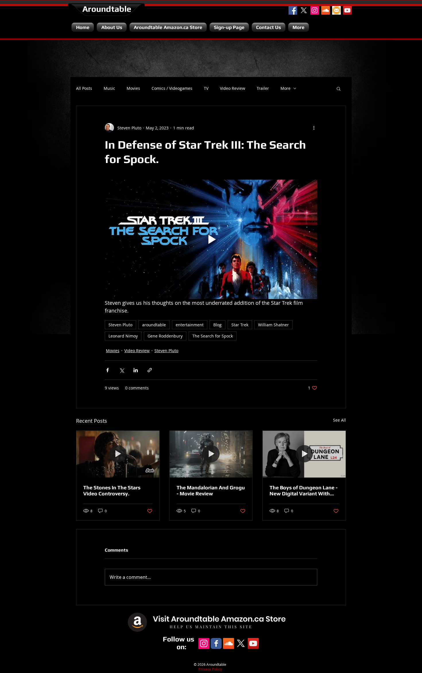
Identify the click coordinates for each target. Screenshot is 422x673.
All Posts (84, 88)
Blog (217, 324)
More (285, 88)
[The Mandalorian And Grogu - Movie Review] (211, 454)
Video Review (232, 88)
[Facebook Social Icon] (293, 10)
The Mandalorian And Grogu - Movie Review (211, 490)
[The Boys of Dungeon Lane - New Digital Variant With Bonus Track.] (304, 454)
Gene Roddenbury (165, 336)
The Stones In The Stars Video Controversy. (111, 490)
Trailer (263, 88)
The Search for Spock (212, 336)
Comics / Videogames (172, 88)
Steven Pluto (120, 324)
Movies (133, 88)
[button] (338, 88)
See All (339, 420)
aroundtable (154, 324)
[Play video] (211, 239)
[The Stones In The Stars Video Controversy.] (117, 454)
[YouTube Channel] (347, 10)
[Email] (336, 10)
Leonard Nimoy (123, 336)
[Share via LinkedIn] (135, 370)
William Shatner (273, 324)
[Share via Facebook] (107, 370)
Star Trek (239, 324)
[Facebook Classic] (216, 643)
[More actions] (313, 127)
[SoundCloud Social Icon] (325, 10)
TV (206, 88)
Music (109, 88)
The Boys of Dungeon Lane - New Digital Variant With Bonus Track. (304, 490)
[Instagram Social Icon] (314, 10)
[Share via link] (149, 370)
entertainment (190, 324)
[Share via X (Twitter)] (121, 370)
